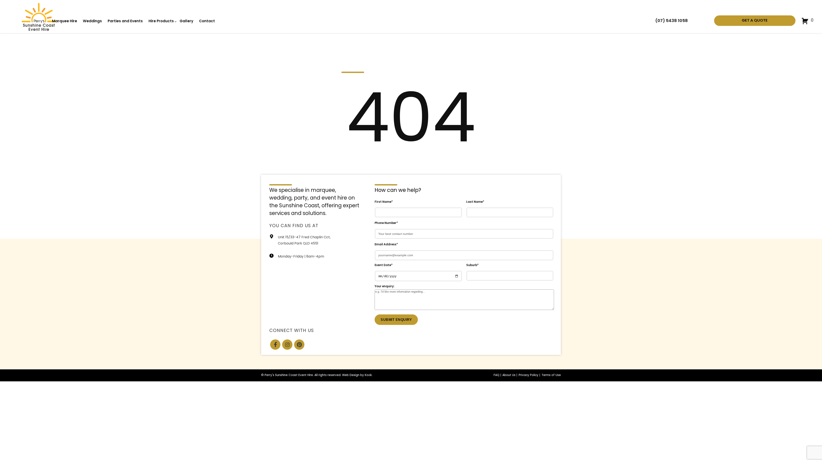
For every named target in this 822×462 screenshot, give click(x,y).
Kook (368, 375)
